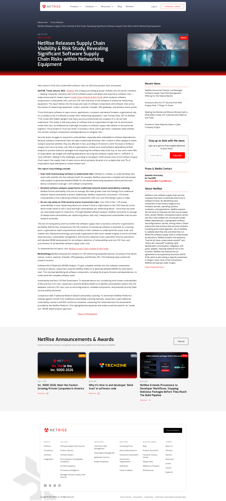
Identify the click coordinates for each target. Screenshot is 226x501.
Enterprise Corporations (129, 455)
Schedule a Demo (172, 6)
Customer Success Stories (150, 456)
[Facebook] (54, 485)
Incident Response (101, 462)
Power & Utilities (126, 470)
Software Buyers (67, 455)
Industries (124, 442)
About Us (169, 446)
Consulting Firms (126, 446)
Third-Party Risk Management (100, 447)
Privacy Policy (137, 497)
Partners (169, 450)
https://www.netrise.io (154, 267)
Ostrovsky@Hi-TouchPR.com (158, 181)
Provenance (48, 450)
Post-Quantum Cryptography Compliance (71, 460)
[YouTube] (59, 485)
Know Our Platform (172, 430)
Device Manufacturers (128, 450)
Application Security (101, 457)
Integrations (48, 459)
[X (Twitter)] (50, 485)
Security (169, 455)
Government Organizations (125, 460)
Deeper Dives (148, 462)
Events (168, 463)
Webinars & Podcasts (151, 466)
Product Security (66, 450)
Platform (47, 446)
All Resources (148, 470)
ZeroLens (47, 455)
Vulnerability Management (104, 453)
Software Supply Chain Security (72, 446)
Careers (169, 468)
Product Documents (150, 450)
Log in (154, 6)
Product (47, 442)
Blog (144, 446)
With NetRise (99, 442)
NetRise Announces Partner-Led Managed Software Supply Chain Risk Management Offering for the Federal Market (163, 93)
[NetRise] (55, 430)
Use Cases (64, 442)
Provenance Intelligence (69, 470)
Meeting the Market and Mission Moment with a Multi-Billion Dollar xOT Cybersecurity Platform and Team (166, 115)
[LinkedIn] (45, 485)
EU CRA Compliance (67, 466)
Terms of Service (125, 497)
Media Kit (169, 472)
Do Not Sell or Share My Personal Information (170, 497)
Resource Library (149, 442)
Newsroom (43, 22)
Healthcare (124, 466)
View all (181, 341)
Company (169, 442)
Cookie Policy (148, 497)
